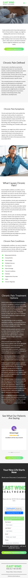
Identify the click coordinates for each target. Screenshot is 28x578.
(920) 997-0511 (14, 548)
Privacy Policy (9, 571)
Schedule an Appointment (14, 49)
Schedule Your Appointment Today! (14, 552)
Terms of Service (18, 571)
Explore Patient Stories (14, 458)
